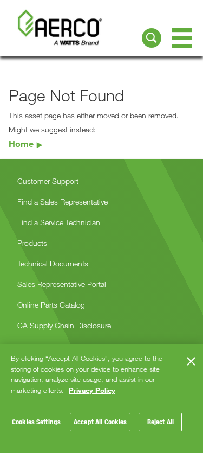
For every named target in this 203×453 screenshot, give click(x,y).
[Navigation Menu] (182, 38)
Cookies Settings (36, 421)
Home (21, 143)
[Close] (191, 361)
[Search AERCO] (151, 38)
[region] (101, 398)
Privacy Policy (92, 390)
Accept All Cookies (100, 421)
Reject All (160, 421)
